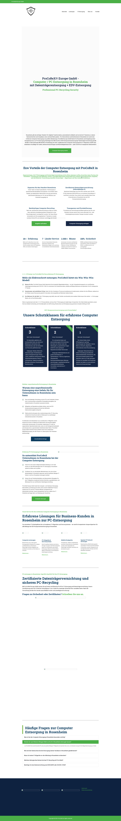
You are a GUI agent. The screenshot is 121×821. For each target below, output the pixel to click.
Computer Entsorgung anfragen (79, 223)
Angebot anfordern (41, 223)
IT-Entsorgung (81, 11)
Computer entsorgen (40, 498)
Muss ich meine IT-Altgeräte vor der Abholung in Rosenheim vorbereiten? (45, 755)
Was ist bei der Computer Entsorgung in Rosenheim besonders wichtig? (44, 737)
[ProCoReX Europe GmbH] (30, 11)
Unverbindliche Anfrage (40, 439)
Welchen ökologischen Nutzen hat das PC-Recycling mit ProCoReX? (43, 760)
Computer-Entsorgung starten (60, 150)
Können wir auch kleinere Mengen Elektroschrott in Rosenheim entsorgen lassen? (47, 742)
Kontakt (97, 11)
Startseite (64, 11)
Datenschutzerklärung (87, 790)
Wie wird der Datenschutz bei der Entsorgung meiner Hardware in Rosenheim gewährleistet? (50, 750)
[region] (60, 53)
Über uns (90, 11)
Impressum (84, 788)
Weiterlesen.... (26, 553)
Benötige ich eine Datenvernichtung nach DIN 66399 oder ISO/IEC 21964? (45, 765)
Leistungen (72, 11)
